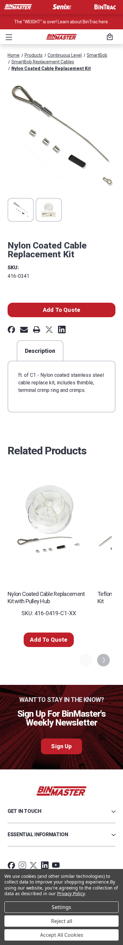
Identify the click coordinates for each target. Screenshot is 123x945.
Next (103, 660)
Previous (85, 660)
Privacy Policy (71, 893)
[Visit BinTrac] (105, 7)
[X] (49, 329)
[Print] (36, 329)
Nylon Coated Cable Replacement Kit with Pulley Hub (46, 597)
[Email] (24, 329)
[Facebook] (11, 329)
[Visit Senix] (61, 7)
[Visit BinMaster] (18, 7)
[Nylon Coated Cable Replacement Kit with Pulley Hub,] (49, 521)
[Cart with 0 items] (109, 37)
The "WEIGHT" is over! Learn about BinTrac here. (61, 21)
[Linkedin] (62, 329)
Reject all (61, 921)
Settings (61, 907)
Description (40, 350)
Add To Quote (61, 309)
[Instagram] (22, 865)
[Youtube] (56, 865)
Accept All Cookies (61, 934)
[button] (7, 36)
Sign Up (61, 746)
